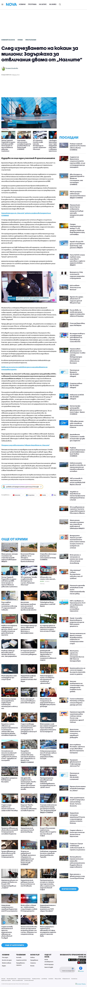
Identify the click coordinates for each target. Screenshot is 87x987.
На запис (43, 4)
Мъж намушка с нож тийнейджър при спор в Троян (9, 677)
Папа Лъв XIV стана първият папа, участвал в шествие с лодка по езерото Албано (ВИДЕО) (77, 260)
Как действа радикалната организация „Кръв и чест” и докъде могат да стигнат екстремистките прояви (28, 783)
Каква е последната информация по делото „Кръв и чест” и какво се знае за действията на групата (9, 630)
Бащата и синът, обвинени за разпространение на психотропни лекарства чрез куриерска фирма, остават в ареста (9, 729)
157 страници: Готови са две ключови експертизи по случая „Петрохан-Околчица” (29, 580)
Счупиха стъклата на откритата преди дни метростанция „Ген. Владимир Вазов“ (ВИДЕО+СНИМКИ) (48, 808)
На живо (52, 4)
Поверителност (66, 978)
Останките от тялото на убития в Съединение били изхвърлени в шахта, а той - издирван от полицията (9, 755)
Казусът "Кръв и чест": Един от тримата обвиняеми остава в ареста (29, 807)
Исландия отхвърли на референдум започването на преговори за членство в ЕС (77, 337)
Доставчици (44, 978)
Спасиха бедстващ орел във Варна (77, 324)
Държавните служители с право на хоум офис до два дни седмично (77, 437)
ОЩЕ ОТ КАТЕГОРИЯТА (14, 945)
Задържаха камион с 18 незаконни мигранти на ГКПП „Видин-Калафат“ (48, 908)
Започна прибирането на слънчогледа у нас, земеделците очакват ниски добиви (77, 686)
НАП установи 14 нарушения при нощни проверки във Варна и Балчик (77, 481)
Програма (32, 4)
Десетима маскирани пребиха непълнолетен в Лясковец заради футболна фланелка (28, 605)
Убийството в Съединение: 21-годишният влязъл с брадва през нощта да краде (47, 702)
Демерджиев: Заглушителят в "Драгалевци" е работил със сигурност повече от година (48, 655)
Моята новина (6, 963)
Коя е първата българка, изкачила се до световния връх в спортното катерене (77, 748)
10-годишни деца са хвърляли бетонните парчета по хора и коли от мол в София (48, 628)
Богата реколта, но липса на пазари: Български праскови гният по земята (77, 671)
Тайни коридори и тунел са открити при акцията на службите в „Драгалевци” (47, 679)
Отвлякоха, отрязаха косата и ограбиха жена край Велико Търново (48, 854)
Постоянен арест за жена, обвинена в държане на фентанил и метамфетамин (29, 629)
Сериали (33, 963)
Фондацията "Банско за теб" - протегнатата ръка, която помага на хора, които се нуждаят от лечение (77, 542)
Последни (5, 957)
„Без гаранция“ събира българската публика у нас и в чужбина (76, 574)
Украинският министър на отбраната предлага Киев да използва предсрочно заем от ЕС (76, 211)
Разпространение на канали (24, 978)
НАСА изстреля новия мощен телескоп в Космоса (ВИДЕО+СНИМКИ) (77, 194)
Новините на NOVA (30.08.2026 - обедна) (77, 397)
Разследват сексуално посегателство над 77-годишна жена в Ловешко (9, 605)
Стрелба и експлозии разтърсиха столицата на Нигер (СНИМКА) (48, 556)
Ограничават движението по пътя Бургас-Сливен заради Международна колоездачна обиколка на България (77, 356)
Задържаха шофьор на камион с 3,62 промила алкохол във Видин (29, 678)
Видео (4, 965)
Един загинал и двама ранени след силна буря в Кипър (77, 876)
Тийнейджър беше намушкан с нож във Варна (47, 604)
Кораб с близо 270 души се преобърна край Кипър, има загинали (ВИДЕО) (77, 244)
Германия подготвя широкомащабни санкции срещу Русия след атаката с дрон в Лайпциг (77, 717)
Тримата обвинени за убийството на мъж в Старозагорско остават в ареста (9, 830)
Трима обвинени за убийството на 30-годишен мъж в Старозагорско (8, 854)
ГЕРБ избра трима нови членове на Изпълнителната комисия (76, 424)
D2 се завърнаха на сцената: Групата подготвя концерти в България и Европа (77, 510)
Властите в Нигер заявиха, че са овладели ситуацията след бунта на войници (27, 557)
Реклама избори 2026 (11, 978)
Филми (32, 965)
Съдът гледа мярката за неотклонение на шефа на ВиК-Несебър (9, 807)
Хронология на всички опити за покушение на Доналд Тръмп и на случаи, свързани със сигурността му (29, 930)
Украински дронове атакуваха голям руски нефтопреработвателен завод (77, 589)
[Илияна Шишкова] (3, 69)
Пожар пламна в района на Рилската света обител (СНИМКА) (78, 147)
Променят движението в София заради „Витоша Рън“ (75, 763)
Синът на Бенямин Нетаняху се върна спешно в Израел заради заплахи (77, 702)
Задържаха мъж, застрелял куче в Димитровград (27, 830)
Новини (22, 4)
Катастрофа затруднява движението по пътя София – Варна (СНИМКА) (77, 410)
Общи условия (58, 978)
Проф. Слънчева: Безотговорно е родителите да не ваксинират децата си (77, 622)
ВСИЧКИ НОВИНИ (69, 889)
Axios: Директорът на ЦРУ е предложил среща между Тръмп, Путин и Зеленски (77, 802)
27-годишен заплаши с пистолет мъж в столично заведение (29, 652)
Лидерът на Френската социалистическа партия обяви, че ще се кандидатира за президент (77, 162)
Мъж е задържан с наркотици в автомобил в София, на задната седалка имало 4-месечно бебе (48, 931)
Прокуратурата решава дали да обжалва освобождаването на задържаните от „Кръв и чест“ (48, 782)
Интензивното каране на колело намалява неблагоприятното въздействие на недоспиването (77, 862)
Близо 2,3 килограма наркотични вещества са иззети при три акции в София (48, 831)
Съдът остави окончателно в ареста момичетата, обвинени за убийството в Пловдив (7, 932)
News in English (49, 967)
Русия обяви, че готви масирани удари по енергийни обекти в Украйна (77, 313)
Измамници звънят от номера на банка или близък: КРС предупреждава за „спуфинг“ (9, 883)
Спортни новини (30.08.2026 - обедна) (76, 385)
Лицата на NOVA (21, 960)
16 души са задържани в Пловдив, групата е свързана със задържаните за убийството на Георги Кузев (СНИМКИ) (28, 857)
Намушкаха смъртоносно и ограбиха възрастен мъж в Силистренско (9, 908)
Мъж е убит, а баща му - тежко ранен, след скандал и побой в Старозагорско (29, 908)
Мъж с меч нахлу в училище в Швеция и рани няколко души (28, 700)
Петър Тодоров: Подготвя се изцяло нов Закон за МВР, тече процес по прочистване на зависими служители (9, 581)
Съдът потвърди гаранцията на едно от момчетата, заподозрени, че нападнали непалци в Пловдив (29, 728)
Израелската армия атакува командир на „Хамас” (78, 788)
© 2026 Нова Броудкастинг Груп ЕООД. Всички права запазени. (15, 983)
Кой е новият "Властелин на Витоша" (75, 287)
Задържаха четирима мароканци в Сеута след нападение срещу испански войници (77, 818)
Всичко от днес (7, 960)
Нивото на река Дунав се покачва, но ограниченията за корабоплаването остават (78, 467)
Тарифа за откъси (36, 978)
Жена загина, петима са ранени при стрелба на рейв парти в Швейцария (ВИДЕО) (9, 557)
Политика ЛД (74, 978)
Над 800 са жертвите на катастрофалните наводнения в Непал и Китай (77, 496)
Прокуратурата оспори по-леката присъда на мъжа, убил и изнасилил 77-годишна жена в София (47, 884)
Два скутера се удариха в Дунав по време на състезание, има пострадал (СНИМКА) (77, 179)
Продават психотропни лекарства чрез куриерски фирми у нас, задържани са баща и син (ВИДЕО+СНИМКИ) (28, 756)
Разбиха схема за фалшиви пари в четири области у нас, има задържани (9, 653)
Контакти (51, 978)
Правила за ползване (6, 980)
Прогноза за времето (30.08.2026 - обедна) (74, 373)
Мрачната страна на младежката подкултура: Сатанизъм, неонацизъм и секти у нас (9, 703)
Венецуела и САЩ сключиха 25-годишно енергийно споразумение (77, 275)
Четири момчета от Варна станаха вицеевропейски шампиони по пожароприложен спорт (77, 638)
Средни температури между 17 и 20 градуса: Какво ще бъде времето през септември (77, 229)
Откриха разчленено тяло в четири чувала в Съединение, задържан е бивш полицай (48, 754)
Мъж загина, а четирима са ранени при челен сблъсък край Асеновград (76, 559)
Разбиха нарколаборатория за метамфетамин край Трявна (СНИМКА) (77, 452)
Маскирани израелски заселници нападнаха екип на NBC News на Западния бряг (77, 656)
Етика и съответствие (17, 980)
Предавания (34, 960)
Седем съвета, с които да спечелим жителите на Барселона (77, 833)
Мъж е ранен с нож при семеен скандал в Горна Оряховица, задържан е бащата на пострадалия (48, 727)
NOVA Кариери (49, 964)
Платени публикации (29, 980)
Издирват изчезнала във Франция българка (9, 779)
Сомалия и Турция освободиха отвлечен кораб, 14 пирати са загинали (77, 846)
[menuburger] (2, 4)
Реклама (3, 978)
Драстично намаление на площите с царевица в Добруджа (75, 733)
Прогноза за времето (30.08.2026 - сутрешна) (74, 776)
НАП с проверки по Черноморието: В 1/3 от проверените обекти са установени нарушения (77, 606)
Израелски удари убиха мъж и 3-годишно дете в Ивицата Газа (76, 300)
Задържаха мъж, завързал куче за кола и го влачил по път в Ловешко (28, 883)
